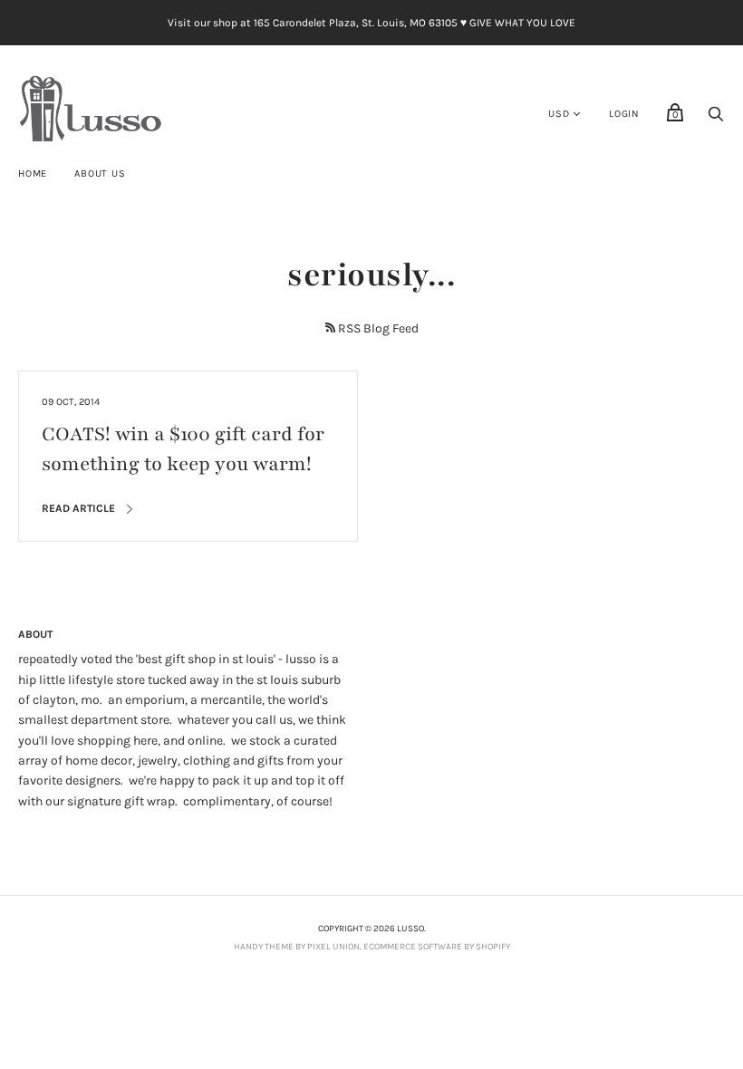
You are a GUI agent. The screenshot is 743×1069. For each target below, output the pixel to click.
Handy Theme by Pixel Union (297, 946)
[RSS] (330, 327)
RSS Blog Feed (378, 328)
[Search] (716, 119)
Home (32, 173)
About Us (99, 173)
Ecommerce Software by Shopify (436, 946)
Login (624, 114)
